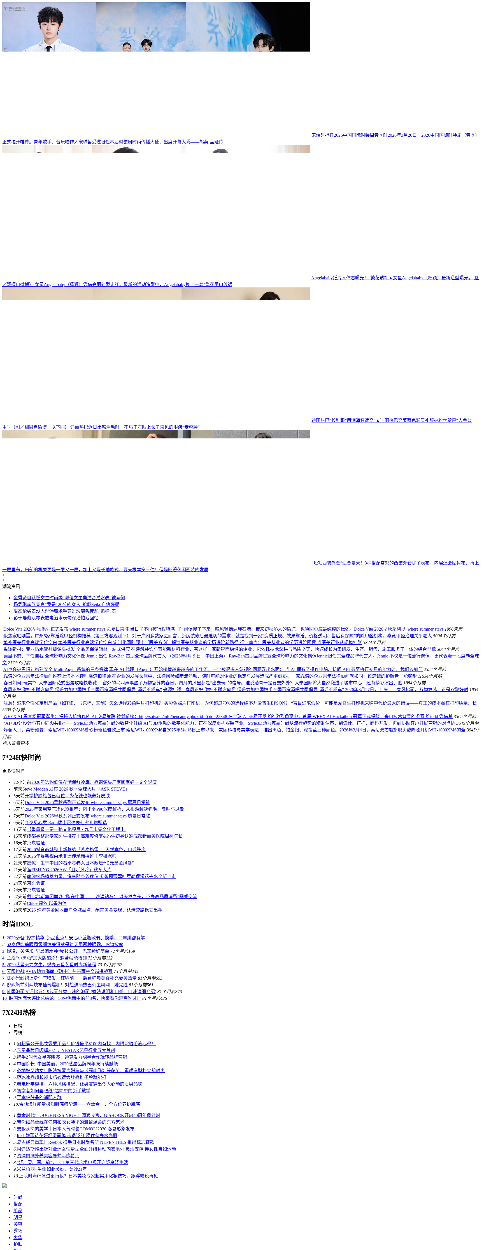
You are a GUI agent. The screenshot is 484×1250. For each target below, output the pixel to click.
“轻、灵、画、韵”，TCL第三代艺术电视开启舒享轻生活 (72, 1162)
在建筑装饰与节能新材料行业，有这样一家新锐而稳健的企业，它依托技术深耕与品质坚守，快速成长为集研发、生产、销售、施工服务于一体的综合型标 (283, 649)
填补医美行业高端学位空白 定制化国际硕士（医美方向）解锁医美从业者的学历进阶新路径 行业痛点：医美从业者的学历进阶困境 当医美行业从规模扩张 (210, 642)
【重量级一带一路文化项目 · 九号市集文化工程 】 (76, 829)
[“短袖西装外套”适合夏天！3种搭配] (156, 563)
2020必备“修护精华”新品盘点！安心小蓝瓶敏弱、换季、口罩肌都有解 (76, 937)
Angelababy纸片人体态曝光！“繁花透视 (349, 277)
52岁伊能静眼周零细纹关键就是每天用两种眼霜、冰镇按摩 (65, 944)
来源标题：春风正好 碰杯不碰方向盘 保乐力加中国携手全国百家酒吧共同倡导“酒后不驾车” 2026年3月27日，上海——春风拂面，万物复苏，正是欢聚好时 (315, 689)
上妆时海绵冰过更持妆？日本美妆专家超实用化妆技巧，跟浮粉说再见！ (90, 1176)
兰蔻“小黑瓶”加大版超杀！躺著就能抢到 (47, 958)
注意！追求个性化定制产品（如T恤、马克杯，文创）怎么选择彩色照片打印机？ (83, 703)
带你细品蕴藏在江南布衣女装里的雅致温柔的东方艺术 (70, 1122)
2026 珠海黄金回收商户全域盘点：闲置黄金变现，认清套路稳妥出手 (94, 910)
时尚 (17, 1197)
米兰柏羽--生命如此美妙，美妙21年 (52, 1169)
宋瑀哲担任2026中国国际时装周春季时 (349, 135)
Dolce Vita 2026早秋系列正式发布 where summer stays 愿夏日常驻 (66, 629)
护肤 (17, 1244)
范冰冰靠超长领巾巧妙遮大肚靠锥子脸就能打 (61, 1077)
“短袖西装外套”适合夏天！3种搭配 (345, 563)
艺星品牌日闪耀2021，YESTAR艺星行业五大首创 (66, 1050)
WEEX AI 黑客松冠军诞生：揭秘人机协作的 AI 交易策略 (59, 716)
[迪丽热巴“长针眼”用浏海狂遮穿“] (156, 420)
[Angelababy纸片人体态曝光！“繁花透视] (156, 277)
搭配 (17, 1204)
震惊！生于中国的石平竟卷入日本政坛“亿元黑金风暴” (80, 863)
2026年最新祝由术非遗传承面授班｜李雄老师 (72, 856)
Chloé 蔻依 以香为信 (47, 903)
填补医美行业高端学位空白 (30, 642)
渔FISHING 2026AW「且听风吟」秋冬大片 (69, 869)
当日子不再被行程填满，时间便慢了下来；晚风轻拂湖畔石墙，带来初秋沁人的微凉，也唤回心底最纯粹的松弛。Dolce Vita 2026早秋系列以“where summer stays (286, 629)
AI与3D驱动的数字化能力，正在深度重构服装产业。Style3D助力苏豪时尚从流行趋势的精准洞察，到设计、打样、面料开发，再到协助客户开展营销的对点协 (299, 723)
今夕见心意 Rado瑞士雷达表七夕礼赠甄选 (66, 822)
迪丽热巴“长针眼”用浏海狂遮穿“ (343, 420)
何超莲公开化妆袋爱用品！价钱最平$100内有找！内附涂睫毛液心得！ (86, 1043)
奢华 (17, 1237)
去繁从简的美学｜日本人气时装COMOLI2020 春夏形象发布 (75, 1128)
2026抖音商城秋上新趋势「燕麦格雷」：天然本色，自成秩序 (86, 849)
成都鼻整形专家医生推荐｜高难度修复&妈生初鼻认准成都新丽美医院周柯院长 (105, 836)
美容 (17, 1224)
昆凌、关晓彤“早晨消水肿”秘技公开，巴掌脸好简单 (58, 951)
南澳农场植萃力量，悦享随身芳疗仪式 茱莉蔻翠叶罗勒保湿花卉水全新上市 (101, 876)
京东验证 (36, 842)
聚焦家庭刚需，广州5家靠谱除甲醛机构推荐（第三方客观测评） (67, 635)
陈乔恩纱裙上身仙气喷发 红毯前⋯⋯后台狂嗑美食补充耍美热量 (72, 978)
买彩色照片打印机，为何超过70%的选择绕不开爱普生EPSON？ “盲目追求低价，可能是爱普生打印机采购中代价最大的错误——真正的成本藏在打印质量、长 (320, 703)
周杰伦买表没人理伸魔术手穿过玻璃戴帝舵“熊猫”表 (64, 611)
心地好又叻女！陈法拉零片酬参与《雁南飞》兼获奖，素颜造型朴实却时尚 (91, 1070)
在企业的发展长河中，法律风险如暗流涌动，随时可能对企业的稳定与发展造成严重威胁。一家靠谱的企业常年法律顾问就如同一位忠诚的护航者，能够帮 (264, 676)
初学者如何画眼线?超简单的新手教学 (53, 1090)
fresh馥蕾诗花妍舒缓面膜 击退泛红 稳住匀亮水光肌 (67, 1135)
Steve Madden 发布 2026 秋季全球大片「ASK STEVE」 (76, 789)
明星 (17, 1217)
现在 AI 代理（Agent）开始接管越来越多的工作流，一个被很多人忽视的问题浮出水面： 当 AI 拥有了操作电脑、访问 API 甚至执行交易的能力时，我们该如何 (266, 669)
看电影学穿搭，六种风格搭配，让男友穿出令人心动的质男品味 (79, 1084)
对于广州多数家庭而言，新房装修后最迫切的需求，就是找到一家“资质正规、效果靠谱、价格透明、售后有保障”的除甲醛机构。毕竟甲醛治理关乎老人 (282, 635)
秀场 (17, 1230)
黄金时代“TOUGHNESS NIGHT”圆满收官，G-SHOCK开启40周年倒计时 (88, 1115)
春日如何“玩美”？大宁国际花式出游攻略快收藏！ (52, 682)
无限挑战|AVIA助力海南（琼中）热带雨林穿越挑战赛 (60, 971)
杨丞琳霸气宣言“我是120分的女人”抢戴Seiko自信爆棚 (66, 604)
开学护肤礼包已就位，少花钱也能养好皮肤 (67, 795)
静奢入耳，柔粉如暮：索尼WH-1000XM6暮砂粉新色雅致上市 (64, 730)
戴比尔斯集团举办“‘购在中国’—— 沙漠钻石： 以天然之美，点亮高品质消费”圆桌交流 (112, 896)
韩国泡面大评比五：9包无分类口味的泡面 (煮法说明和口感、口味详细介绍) (81, 991)
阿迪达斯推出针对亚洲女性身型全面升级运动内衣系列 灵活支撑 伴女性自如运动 (96, 1149)
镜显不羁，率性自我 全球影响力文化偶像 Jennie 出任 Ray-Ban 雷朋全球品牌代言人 (84, 656)
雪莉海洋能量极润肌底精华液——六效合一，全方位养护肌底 (79, 1104)
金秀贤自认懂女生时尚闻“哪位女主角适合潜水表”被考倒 (69, 597)
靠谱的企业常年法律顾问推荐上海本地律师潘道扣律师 (57, 676)
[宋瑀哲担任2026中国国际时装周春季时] (156, 135)
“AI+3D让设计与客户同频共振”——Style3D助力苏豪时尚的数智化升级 (72, 723)
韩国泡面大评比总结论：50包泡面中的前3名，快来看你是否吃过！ (75, 998)
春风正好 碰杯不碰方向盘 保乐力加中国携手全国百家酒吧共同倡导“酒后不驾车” (82, 689)
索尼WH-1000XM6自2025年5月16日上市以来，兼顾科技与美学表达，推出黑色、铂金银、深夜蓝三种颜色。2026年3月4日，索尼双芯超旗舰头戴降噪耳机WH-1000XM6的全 (296, 730)
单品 (17, 1210)
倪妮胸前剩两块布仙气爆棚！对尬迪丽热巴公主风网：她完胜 (67, 984)
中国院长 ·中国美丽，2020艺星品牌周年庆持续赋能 (67, 1063)
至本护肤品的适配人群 (39, 1097)
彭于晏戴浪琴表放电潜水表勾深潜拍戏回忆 (56, 617)
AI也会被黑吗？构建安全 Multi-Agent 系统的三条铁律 (55, 669)
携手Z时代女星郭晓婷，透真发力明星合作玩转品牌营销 (72, 1057)
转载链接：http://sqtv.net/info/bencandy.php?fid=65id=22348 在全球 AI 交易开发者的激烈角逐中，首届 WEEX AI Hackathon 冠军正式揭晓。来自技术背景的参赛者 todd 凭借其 (285, 716)
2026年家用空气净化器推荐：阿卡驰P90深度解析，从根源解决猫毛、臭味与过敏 (104, 809)
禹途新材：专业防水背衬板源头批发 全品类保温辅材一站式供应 (66, 649)
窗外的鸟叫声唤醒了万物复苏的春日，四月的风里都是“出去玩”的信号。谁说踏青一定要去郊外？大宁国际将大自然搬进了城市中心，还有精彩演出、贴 (252, 682)
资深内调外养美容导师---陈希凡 (48, 1155)
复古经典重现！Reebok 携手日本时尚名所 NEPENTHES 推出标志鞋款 (85, 1142)
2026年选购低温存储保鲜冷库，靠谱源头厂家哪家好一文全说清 (94, 782)
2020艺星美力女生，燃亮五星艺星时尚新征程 (51, 964)
